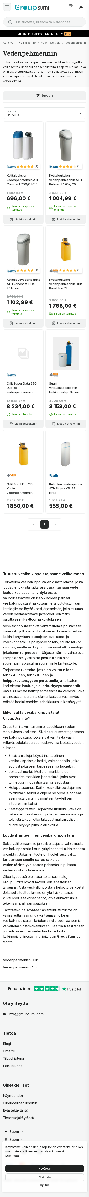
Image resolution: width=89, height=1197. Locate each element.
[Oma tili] (81, 6)
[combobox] (44, 22)
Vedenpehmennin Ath (20, 967)
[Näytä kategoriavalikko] (7, 7)
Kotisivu (8, 42)
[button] (27, 166)
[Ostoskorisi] (71, 6)
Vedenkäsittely (50, 42)
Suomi (14, 1132)
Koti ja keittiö (27, 42)
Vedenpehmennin (77, 42)
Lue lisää (12, 1155)
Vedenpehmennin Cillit (20, 960)
